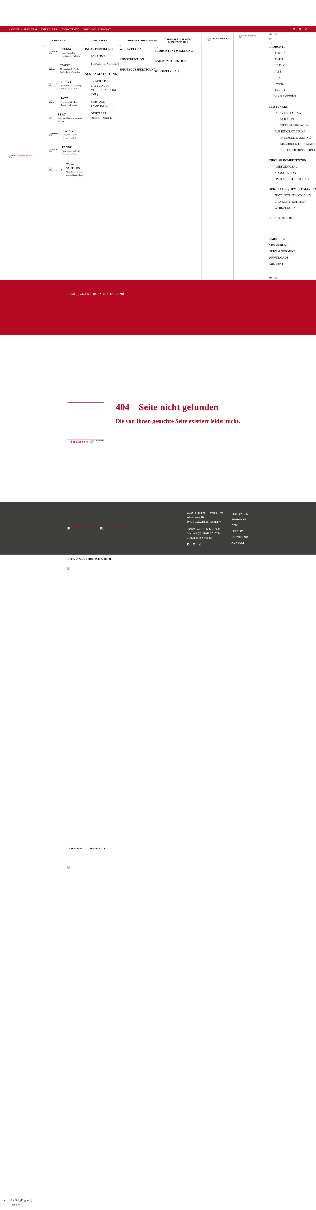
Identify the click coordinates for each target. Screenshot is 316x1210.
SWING (279, 84)
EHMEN (53, 29)
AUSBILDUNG (30, 29)
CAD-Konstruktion (171, 60)
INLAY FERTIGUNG (99, 49)
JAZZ (277, 71)
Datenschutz (96, 848)
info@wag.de (204, 537)
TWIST (278, 59)
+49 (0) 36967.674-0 (207, 528)
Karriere (277, 238)
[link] (275, 34)
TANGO (279, 90)
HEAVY (279, 65)
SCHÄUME (98, 56)
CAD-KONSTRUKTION (289, 201)
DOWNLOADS (89, 29)
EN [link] (275, 278)
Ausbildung (279, 245)
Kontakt (276, 263)
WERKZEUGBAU (167, 71)
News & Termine (282, 251)
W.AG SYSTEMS (285, 96)
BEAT (278, 77)
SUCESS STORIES (281, 218)
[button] (58, 40)
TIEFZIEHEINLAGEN (105, 63)
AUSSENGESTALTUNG (101, 73)
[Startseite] (20, 156)
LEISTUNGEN (278, 106)
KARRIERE (14, 29)
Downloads (278, 257)
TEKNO (279, 52)
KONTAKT (105, 29)
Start (72, 294)
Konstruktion (132, 59)
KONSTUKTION (285, 172)
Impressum (74, 848)
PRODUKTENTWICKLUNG (174, 50)
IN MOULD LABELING (295, 137)
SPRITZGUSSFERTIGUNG (138, 69)
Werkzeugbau (132, 49)
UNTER (44, 29)
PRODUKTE (277, 46)
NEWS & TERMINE (70, 29)
